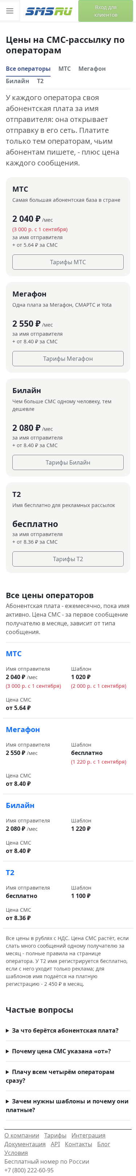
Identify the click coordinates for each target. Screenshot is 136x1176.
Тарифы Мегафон (68, 359)
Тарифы (55, 1135)
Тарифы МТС (68, 262)
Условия (16, 1153)
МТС (64, 69)
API (55, 1144)
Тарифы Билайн (68, 462)
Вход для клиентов (106, 11)
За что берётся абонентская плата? (65, 1030)
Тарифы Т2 (68, 559)
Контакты (78, 1144)
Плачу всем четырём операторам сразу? (60, 1076)
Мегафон (92, 69)
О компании (21, 1135)
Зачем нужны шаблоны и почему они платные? (67, 1105)
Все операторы (28, 69)
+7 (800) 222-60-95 (29, 1170)
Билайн (17, 81)
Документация (25, 1144)
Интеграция (88, 1135)
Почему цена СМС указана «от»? (61, 1051)
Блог (103, 1144)
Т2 (40, 81)
